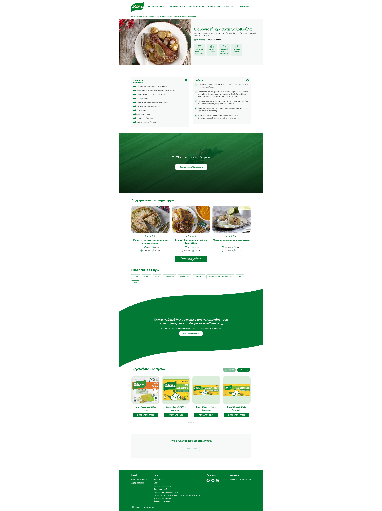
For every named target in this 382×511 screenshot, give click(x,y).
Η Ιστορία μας (158, 479)
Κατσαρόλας (184, 276)
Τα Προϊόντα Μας (176, 6)
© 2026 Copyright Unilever (144, 507)
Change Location (245, 479)
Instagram (217, 480)
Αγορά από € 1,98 (206, 415)
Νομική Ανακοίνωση (138, 479)
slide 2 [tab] (188, 422)
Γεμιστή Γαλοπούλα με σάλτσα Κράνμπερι (191, 241)
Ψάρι (135, 283)
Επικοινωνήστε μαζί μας (162, 486)
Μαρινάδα (198, 276)
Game (146, 276)
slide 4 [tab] (191, 422)
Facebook (208, 480)
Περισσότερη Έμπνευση (191, 167)
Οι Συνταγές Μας (155, 6)
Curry (136, 276)
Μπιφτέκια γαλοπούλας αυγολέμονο (231, 240)
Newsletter (228, 7)
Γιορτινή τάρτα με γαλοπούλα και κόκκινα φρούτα (150, 241)
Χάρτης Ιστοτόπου (137, 483)
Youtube (212, 480)
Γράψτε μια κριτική (191, 449)
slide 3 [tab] (190, 422)
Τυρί (240, 276)
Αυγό (157, 276)
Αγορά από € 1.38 (176, 415)
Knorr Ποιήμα (214, 7)
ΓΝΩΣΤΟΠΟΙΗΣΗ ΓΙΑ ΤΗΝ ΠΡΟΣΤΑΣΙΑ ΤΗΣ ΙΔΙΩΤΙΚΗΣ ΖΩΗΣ (176, 495)
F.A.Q (155, 483)
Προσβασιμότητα (160, 489)
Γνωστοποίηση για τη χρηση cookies (166, 492)
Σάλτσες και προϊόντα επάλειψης (220, 276)
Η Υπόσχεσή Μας (196, 7)
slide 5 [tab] (193, 422)
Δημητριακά (169, 276)
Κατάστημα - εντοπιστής (162, 501)
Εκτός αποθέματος (145, 415)
